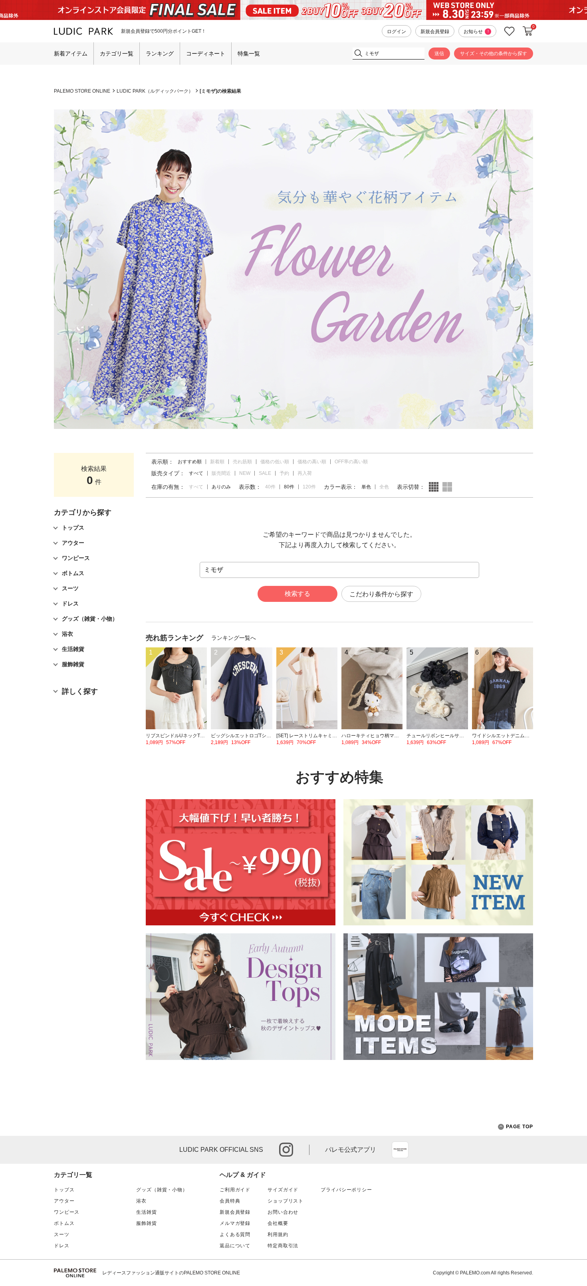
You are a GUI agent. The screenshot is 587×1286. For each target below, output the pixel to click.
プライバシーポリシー (346, 1190)
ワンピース (66, 1212)
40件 (270, 487)
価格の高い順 (311, 461)
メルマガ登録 (235, 1223)
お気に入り (509, 31)
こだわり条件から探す (381, 594)
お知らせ (476, 31)
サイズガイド (283, 1190)
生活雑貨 (146, 1212)
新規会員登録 (434, 31)
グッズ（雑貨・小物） (161, 1190)
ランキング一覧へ (233, 638)
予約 (284, 473)
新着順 (217, 461)
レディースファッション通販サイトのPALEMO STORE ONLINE (171, 1273)
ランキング (160, 53)
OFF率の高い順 (351, 461)
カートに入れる (528, 31)
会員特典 (230, 1201)
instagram (286, 1150)
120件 (309, 487)
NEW (244, 473)
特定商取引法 (283, 1245)
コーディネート (205, 53)
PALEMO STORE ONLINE (82, 91)
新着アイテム (70, 53)
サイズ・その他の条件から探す (493, 53)
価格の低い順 (274, 461)
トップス (64, 1190)
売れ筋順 (242, 461)
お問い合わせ (283, 1212)
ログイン (396, 31)
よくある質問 (235, 1234)
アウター (64, 1201)
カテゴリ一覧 (116, 53)
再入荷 (304, 473)
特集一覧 (249, 53)
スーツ (61, 1234)
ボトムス (64, 1223)
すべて (196, 487)
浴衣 (141, 1201)
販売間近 (221, 473)
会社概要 (278, 1223)
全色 (384, 487)
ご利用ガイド (235, 1190)
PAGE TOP (519, 1126)
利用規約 (278, 1234)
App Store (400, 1150)
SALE (265, 473)
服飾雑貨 (146, 1223)
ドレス (61, 1245)
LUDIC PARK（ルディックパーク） (155, 91)
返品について (235, 1245)
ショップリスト (285, 1201)
